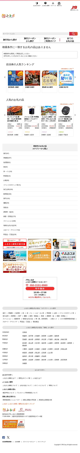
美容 (42, 316)
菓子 (19, 316)
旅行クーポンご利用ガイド (50, 39)
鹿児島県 (10, 135)
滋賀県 (31, 349)
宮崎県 (57, 360)
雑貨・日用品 (61, 316)
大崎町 (16, 135)
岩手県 (31, 336)
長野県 (57, 343)
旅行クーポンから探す (30, 39)
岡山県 (37, 353)
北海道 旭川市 (63, 87)
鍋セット (54, 319)
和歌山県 (64, 349)
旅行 (4, 313)
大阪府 (60, 135)
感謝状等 (17, 319)
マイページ (53, 3)
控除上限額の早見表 (29, 400)
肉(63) (5, 167)
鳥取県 (24, 353)
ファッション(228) (9, 221)
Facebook (3, 437)
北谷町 (49, 135)
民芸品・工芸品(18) (9, 234)
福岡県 (24, 360)
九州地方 (10, 132)
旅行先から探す (10, 40)
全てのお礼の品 (70, 39)
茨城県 (24, 339)
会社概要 (17, 441)
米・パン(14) (7, 171)
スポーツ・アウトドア (10, 321)
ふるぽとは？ (37, 378)
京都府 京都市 (29, 87)
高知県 (44, 356)
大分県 (50, 360)
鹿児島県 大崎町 (13, 87)
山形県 (50, 336)
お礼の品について (26, 385)
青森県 (24, 336)
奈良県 (57, 349)
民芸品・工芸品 (25, 321)
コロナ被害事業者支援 (67, 319)
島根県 (26, 135)
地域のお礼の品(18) (9, 225)
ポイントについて (40, 385)
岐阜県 (63, 343)
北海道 (24, 332)
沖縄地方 (44, 132)
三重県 (24, 349)
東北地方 (5, 336)
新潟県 (24, 343)
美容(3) (5, 207)
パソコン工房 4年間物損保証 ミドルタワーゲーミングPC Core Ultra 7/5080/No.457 (31, 121)
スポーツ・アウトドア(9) (11, 230)
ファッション (7, 319)
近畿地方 (61, 132)
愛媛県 (37, 356)
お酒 (55, 313)
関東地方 (5, 339)
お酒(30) (6, 180)
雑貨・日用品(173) (9, 216)
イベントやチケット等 (66, 313)
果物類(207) (7, 158)
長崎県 (37, 360)
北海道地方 (5, 332)
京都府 (37, 349)
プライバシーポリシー (29, 441)
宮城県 (37, 336)
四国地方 (5, 356)
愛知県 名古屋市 (47, 87)
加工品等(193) (8, 189)
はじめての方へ (37, 3)
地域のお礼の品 (28, 319)
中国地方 (27, 132)
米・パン (29, 313)
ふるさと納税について (10, 385)
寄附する (59, 3)
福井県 (44, 343)
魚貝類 (17, 313)
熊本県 (44, 360)
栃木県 (31, 339)
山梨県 (50, 343)
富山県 (31, 343)
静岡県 (70, 343)
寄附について (53, 385)
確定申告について (8, 393)
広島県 (44, 353)
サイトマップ (42, 441)
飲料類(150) (7, 194)
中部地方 (5, 343)
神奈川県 (64, 339)
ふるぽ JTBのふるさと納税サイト (8, 14)
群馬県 (37, 339)
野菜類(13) (7, 176)
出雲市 (32, 135)
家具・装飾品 (34, 316)
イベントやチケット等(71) (12, 185)
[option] (14, 81)
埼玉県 (44, 339)
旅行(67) (6, 153)
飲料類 (13, 316)
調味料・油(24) (8, 212)
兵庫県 (50, 349)
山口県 (50, 353)
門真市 (66, 135)
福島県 (57, 336)
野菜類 (49, 313)
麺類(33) (6, 203)
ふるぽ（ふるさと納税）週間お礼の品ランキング (18, 404)
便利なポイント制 (24, 378)
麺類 (25, 316)
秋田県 (44, 336)
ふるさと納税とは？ (9, 378)
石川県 (37, 343)
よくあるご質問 (46, 3)
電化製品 (36, 321)
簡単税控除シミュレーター (11, 400)
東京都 (57, 339)
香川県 (31, 356)
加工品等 (6, 316)
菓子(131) (6, 198)
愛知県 (24, 345)
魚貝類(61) (7, 162)
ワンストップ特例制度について (27, 393)
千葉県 (50, 339)
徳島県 (24, 356)
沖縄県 (43, 135)
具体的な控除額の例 (45, 400)
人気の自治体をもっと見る (66, 68)
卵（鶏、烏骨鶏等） (42, 319)
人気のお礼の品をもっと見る (66, 104)
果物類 (10, 313)
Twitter (8, 437)
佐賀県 (31, 360)
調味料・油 (50, 316)
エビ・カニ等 (39, 313)
